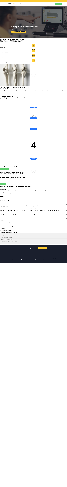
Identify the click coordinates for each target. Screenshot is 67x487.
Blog (47, 3)
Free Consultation (59, 3)
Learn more (33, 107)
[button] (39, 4)
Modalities (43, 3)
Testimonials (52, 3)
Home (35, 3)
